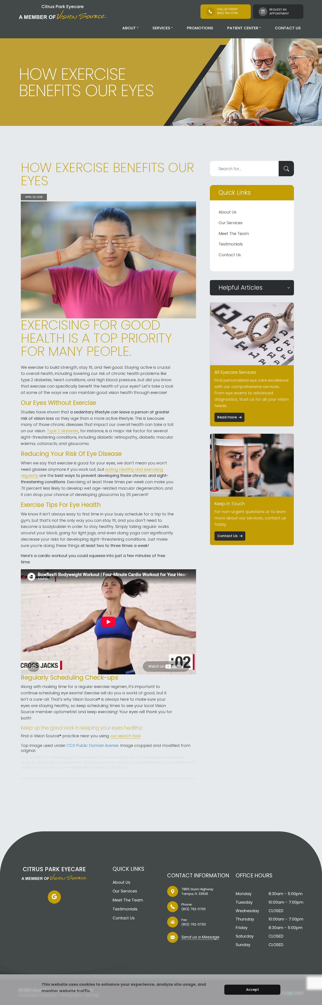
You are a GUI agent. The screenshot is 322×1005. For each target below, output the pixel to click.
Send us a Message (200, 937)
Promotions (200, 28)
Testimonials (231, 244)
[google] (54, 897)
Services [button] (161, 28)
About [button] (129, 28)
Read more (227, 417)
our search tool (125, 736)
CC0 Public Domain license (93, 745)
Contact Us (288, 28)
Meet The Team (234, 233)
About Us (227, 212)
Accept (252, 989)
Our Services (230, 223)
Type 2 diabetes (62, 431)
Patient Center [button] (242, 28)
